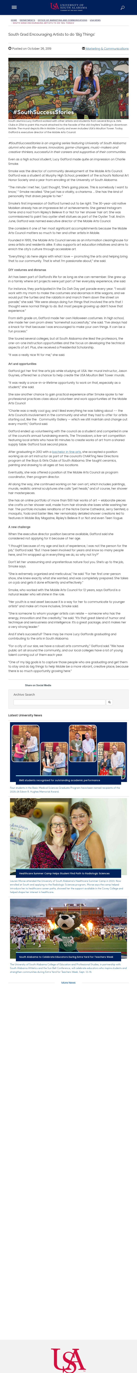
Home (14, 20)
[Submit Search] (109, 702)
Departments (27, 20)
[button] (123, 7)
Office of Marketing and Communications (62, 20)
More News (68, 983)
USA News (95, 20)
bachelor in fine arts (66, 452)
